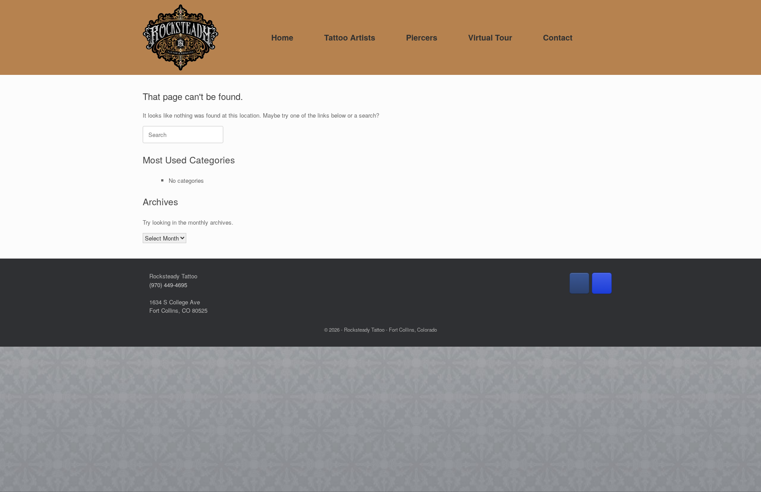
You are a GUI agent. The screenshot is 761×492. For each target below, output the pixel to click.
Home (282, 37)
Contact (558, 37)
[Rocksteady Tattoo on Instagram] (602, 283)
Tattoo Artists (349, 37)
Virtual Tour (490, 37)
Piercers (421, 37)
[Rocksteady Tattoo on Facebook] (579, 283)
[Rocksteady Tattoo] (180, 37)
